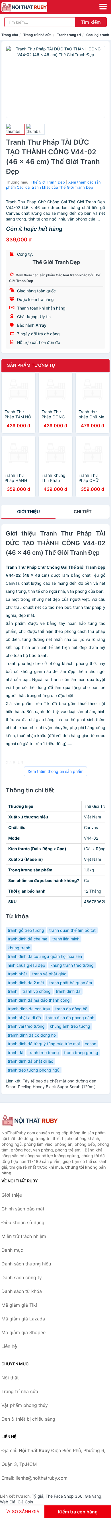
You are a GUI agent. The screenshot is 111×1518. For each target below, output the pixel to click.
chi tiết (83, 511)
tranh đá (15, 1052)
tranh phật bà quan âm (70, 982)
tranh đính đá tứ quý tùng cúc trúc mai (44, 1043)
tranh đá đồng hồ (71, 1008)
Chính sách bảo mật (22, 1209)
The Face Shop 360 (64, 1496)
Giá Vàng (93, 1496)
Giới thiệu (28, 511)
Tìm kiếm (91, 22)
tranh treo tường (43, 1052)
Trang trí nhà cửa (37, 35)
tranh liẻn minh (65, 938)
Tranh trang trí (69, 35)
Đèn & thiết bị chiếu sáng (28, 1419)
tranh (12, 991)
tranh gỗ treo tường (26, 930)
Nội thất (10, 1378)
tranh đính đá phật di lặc (30, 1061)
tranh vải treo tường (26, 1026)
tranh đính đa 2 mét (26, 982)
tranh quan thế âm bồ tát (72, 930)
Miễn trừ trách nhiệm (23, 1236)
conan (90, 1043)
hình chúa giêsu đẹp (26, 965)
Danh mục (12, 1250)
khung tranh (19, 947)
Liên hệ (9, 1346)
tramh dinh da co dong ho (32, 1035)
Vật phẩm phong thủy (24, 1405)
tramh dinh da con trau (29, 1008)
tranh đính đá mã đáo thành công (39, 1000)
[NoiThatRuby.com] (33, 7)
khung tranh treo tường (72, 965)
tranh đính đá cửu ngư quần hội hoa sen (45, 956)
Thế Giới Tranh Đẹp (48, 182)
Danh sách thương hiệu (26, 1264)
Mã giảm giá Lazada (23, 1319)
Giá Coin (25, 1501)
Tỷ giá (37, 1496)
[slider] (15, 129)
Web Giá (7, 1501)
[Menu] (103, 6)
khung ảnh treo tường (70, 1026)
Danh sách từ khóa (21, 1291)
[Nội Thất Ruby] (29, 1120)
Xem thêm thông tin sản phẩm (55, 771)
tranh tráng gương (81, 1052)
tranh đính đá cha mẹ (27, 938)
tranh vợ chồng (36, 991)
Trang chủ (9, 35)
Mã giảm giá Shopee (23, 1332)
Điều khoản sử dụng (22, 1222)
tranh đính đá (68, 991)
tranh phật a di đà (24, 1017)
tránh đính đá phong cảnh (70, 1017)
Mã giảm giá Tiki (19, 1305)
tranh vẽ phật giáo (49, 973)
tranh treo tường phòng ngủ (33, 1070)
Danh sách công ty (21, 1277)
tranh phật (17, 973)
